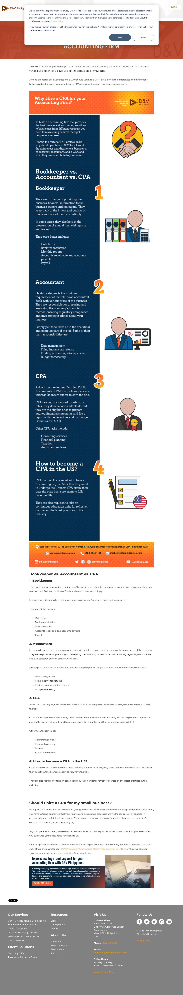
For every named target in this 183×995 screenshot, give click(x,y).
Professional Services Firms (22, 957)
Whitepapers (58, 924)
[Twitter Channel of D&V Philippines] (154, 921)
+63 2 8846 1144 (110, 943)
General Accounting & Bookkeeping (27, 920)
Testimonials (57, 949)
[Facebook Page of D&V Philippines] (139, 921)
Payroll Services (16, 940)
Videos (54, 928)
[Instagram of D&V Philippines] (162, 921)
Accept (120, 37)
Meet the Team (59, 945)
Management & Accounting (22, 924)
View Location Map (104, 972)
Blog (53, 920)
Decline (143, 37)
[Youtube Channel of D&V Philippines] (169, 921)
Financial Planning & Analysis (23, 932)
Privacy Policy (57, 21)
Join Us (54, 953)
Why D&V (56, 941)
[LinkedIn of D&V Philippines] (147, 921)
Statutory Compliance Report (23, 936)
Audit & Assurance (17, 928)
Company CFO (16, 953)
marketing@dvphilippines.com (110, 952)
